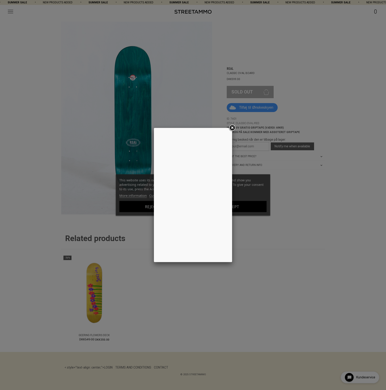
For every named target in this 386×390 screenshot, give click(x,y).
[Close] (232, 128)
